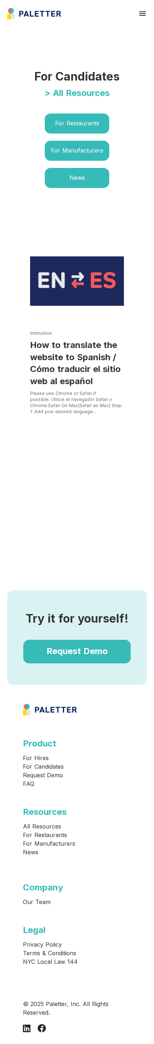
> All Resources (77, 93)
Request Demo (77, 651)
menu (142, 13)
